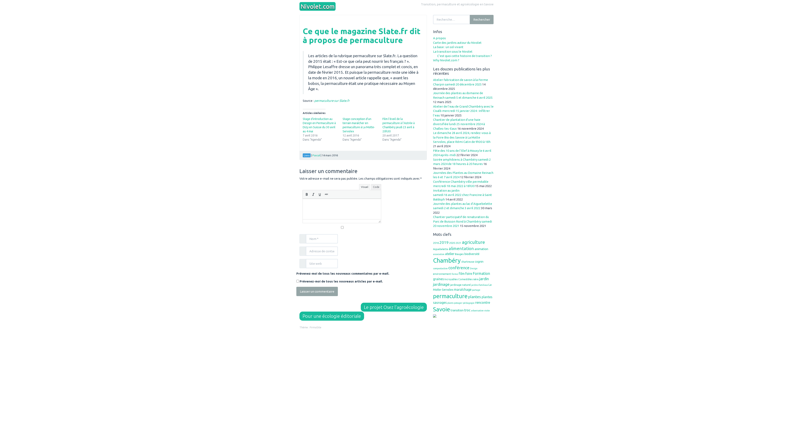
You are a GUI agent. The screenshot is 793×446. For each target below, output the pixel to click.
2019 (444, 242)
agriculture (473, 242)
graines (438, 279)
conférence (458, 267)
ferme (455, 274)
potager (458, 303)
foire (468, 273)
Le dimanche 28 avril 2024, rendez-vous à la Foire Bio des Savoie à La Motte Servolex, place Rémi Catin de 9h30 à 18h (462, 137)
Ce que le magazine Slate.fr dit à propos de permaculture (361, 35)
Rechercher (481, 19)
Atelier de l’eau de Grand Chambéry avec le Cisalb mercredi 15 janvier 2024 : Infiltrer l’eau (463, 111)
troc (467, 310)
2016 (436, 242)
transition (457, 310)
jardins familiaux (479, 285)
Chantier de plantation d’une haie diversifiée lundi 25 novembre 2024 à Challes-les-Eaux (459, 124)
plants (450, 303)
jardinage (441, 284)
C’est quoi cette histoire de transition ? (464, 56)
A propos (439, 38)
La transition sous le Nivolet (452, 51)
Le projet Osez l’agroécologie (394, 307)
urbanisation (477, 310)
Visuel (364, 186)
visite (487, 310)
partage (476, 290)
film (462, 273)
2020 (452, 242)
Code (376, 186)
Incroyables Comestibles (458, 279)
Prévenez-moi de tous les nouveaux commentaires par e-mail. (342, 273)
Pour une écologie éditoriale (332, 316)
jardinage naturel (460, 284)
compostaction (440, 268)
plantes (474, 297)
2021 (458, 243)
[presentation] (306, 194)
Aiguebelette (440, 249)
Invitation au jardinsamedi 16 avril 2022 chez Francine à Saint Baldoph (462, 195)
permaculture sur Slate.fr (332, 100)
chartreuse (467, 261)
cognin (479, 261)
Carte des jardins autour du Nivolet (457, 42)
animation (481, 249)
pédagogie (469, 303)
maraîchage (462, 289)
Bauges (459, 254)
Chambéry (447, 260)
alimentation (461, 248)
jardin (484, 279)
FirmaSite (315, 327)
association (438, 254)
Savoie (441, 309)
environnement (442, 274)
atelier (449, 254)
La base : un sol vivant (448, 47)
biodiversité (472, 254)
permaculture (450, 296)
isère (476, 279)
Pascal (316, 155)
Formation (481, 273)
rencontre (482, 302)
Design (473, 268)
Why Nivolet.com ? (446, 60)
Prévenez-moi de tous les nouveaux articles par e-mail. (341, 281)
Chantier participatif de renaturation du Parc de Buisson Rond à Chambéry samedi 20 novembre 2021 (462, 221)
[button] (307, 194)
